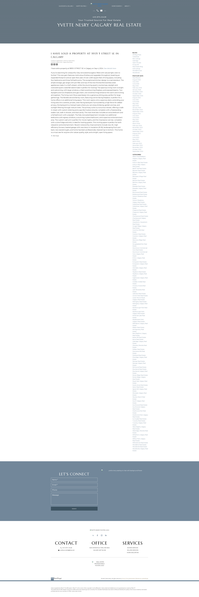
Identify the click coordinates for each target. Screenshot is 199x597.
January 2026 (137, 90)
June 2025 (136, 101)
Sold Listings (136, 68)
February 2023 (137, 143)
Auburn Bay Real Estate (140, 162)
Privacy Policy (125, 578)
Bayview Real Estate (139, 170)
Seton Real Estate (138, 387)
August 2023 (137, 133)
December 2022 (138, 145)
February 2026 (137, 88)
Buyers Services (132, 547)
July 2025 (136, 99)
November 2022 (138, 147)
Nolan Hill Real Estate (139, 337)
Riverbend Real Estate (139, 369)
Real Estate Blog (138, 66)
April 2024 (136, 121)
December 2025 (138, 91)
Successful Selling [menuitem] (66, 6)
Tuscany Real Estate (139, 421)
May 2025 (136, 103)
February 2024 (137, 125)
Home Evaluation (133, 552)
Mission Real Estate (138, 327)
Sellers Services (132, 550)
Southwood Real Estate (140, 405)
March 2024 (136, 123)
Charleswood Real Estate (140, 216)
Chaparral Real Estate (139, 210)
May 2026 (136, 86)
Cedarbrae (136, 56)
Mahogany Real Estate (140, 301)
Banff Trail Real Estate (139, 168)
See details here (110, 68)
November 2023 (138, 127)
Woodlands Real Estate (140, 446)
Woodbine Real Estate (139, 445)
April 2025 (136, 105)
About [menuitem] (127, 6)
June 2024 (136, 117)
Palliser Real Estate (138, 349)
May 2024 (136, 119)
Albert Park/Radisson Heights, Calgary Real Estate (139, 158)
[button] (93, 535)
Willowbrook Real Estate (140, 442)
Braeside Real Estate (139, 186)
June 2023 (136, 137)
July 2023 (136, 135)
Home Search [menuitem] (116, 6)
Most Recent (136, 78)
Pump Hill (136, 64)
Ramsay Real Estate (139, 361)
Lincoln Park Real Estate (140, 295)
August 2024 (137, 113)
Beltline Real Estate (139, 180)
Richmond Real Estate (139, 367)
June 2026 (136, 84)
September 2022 (138, 151)
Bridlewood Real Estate (140, 194)
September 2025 (138, 96)
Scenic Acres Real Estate (140, 385)
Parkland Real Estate (139, 355)
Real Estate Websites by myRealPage (138, 578)
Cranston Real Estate (139, 234)
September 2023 (138, 131)
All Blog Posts (137, 55)
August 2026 (137, 80)
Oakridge (135, 60)
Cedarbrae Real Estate (139, 204)
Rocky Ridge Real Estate (140, 375)
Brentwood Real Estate (140, 192)
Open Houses (137, 62)
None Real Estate (138, 339)
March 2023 (136, 141)
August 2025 (137, 97)
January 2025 (137, 107)
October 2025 (137, 93)
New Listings (136, 58)
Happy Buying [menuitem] (81, 6)
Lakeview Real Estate (139, 293)
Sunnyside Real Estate (139, 419)
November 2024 (138, 109)
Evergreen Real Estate (140, 262)
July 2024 (136, 115)
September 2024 (138, 111)
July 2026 (136, 82)
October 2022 (137, 149)
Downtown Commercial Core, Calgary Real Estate (140, 254)
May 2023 (136, 139)
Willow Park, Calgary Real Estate (64, 62)
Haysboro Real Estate (139, 272)
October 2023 (137, 129)
